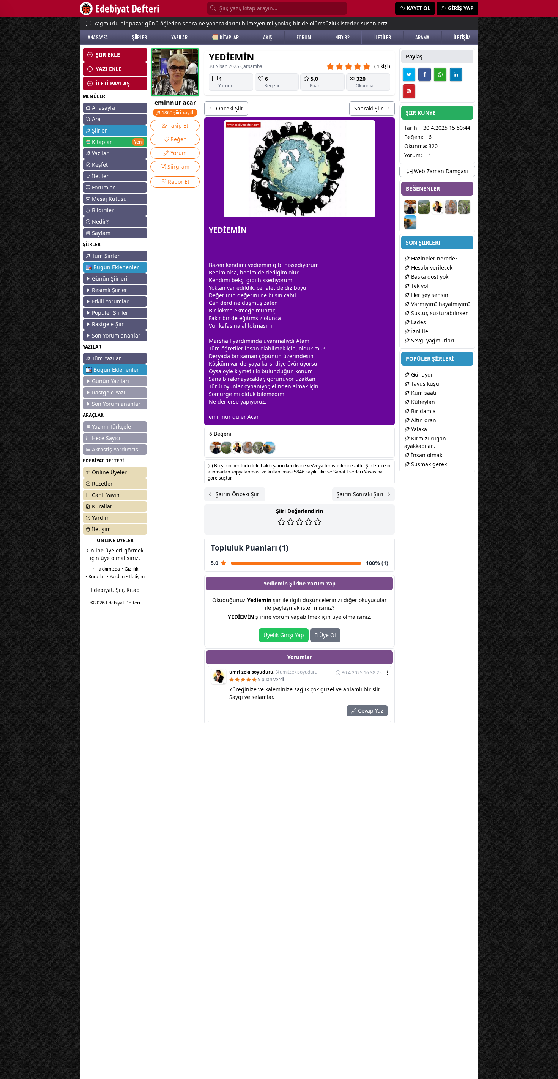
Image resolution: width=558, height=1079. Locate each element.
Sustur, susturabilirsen (439, 313)
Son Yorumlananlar (116, 335)
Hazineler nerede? (433, 258)
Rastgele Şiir (108, 324)
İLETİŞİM (462, 37)
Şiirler (99, 130)
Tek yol (419, 285)
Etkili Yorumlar (110, 301)
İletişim (101, 529)
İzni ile (419, 331)
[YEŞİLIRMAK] (269, 447)
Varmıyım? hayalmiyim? (440, 304)
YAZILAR (179, 37)
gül (236, 416)
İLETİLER (382, 37)
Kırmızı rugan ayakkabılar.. (425, 442)
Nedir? (100, 221)
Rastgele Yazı (108, 392)
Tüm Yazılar (106, 358)
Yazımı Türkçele (111, 426)
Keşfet (100, 164)
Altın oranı (424, 420)
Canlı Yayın (106, 494)
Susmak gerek (428, 464)
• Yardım (116, 576)
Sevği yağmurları (432, 340)
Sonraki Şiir (369, 108)
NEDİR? (342, 37)
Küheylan (422, 401)
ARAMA (422, 37)
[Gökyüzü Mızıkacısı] (258, 447)
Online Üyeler (109, 472)
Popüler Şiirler (110, 312)
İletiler (100, 176)
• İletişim (135, 576)
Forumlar (103, 187)
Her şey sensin (429, 294)
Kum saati (423, 392)
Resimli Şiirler (109, 289)
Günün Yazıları (110, 381)
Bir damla (423, 411)
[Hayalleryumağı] (226, 447)
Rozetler (102, 483)
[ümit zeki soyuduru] (237, 447)
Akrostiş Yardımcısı (116, 449)
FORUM (303, 37)
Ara (96, 119)
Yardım (101, 517)
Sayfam (101, 233)
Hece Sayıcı (106, 438)
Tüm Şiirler (106, 255)
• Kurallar (95, 576)
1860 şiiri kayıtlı (177, 112)
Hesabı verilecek (431, 267)
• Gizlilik (129, 569)
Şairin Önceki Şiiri (237, 494)
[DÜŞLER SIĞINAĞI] (216, 447)
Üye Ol (327, 635)
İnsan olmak (426, 455)
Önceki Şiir (228, 108)
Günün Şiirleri (110, 278)
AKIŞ (267, 37)
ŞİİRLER (139, 37)
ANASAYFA (98, 37)
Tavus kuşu (424, 383)
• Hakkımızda (106, 569)
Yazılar (100, 153)
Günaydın (423, 374)
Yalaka (418, 429)
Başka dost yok (429, 276)
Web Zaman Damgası (440, 171)
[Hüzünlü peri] (248, 447)
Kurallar (102, 506)
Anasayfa (103, 107)
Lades (418, 322)
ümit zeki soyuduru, (273, 672)
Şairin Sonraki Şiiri (361, 494)
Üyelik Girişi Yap (283, 635)
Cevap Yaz (369, 710)
